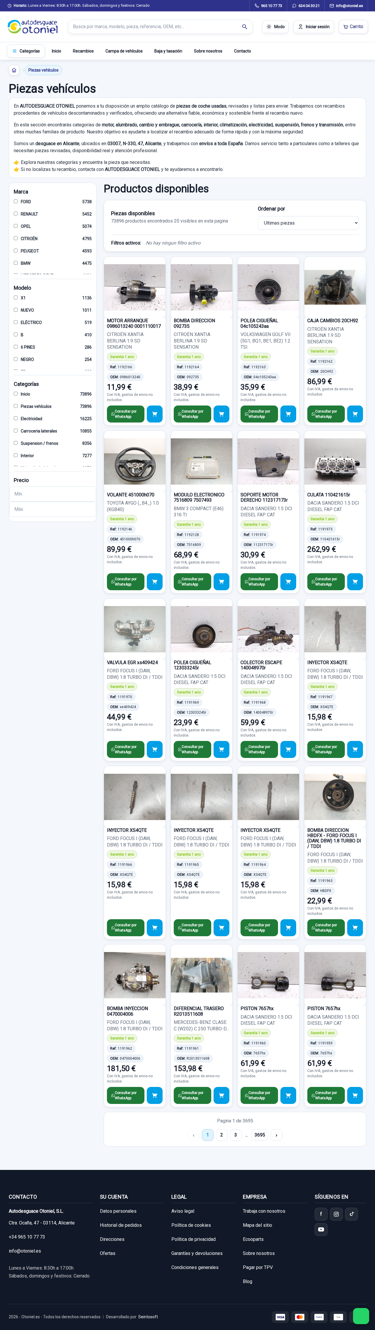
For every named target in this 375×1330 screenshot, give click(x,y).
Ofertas (107, 1253)
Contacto (242, 51)
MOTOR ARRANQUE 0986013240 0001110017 (134, 323)
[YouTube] (321, 1229)
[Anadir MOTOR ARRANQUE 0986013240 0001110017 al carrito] (155, 414)
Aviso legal (182, 1211)
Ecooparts (253, 1239)
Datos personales (118, 1211)
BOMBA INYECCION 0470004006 (127, 1011)
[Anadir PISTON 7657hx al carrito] (288, 1095)
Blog (247, 1281)
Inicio (56, 51)
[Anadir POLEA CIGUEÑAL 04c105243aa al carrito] (288, 414)
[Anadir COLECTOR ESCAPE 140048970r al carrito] (288, 749)
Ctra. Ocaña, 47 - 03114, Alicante (42, 1223)
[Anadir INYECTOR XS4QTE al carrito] (355, 749)
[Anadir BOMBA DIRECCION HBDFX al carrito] (355, 927)
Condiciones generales (195, 1267)
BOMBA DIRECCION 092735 (194, 323)
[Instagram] (336, 1214)
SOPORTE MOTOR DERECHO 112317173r (264, 497)
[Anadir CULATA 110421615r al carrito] (355, 581)
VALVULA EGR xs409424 (132, 662)
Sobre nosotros (208, 51)
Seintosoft (148, 1316)
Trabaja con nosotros (264, 1211)
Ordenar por (271, 209)
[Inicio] (14, 70)
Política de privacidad (193, 1239)
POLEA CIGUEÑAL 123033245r (192, 665)
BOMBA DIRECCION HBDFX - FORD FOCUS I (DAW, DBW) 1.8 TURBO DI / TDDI (334, 838)
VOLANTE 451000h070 (130, 495)
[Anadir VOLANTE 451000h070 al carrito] (155, 581)
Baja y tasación (168, 51)
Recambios (83, 51)
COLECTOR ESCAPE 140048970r (261, 665)
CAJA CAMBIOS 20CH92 (332, 320)
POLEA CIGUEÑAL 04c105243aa (259, 323)
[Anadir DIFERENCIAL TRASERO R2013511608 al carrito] (221, 1095)
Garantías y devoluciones (197, 1253)
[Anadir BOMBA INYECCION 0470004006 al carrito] (155, 1095)
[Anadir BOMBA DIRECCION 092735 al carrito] (221, 414)
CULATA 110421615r (328, 495)
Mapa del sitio (257, 1225)
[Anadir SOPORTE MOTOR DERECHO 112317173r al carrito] (288, 581)
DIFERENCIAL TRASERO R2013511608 (199, 1011)
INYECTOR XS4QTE (327, 662)
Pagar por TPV (258, 1267)
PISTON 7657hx (257, 1008)
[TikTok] (351, 1214)
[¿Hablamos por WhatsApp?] (361, 1316)
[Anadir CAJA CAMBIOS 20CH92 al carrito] (355, 414)
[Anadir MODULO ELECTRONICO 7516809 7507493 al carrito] (221, 581)
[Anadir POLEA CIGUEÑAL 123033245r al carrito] (221, 749)
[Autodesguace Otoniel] (33, 26)
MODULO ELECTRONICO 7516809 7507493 (199, 497)
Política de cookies (191, 1225)
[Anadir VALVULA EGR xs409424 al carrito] (155, 749)
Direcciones (112, 1239)
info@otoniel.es (25, 1251)
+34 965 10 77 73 (27, 1237)
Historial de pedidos (121, 1225)
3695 (260, 1135)
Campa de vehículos (124, 51)
